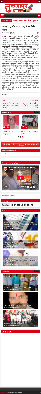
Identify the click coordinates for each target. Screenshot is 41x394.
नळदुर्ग (7, 33)
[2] (20, 137)
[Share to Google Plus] (18, 117)
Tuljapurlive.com (4, 392)
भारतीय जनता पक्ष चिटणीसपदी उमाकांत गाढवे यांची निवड (17, 305)
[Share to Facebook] (13, 117)
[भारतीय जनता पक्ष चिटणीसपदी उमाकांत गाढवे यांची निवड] (20, 300)
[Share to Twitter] (16, 117)
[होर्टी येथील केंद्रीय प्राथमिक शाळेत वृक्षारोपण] (30, 122)
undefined (16, 228)
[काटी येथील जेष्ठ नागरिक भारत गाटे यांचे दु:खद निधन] (11, 122)
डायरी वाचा (6, 154)
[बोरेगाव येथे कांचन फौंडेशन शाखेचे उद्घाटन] (20, 318)
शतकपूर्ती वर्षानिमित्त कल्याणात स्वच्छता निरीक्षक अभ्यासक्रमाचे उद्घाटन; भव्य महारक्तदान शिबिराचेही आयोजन (19, 243)
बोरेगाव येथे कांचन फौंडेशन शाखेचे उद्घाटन (14, 323)
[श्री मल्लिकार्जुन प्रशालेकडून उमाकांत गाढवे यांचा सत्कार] (20, 282)
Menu (1, 1)
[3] (22, 137)
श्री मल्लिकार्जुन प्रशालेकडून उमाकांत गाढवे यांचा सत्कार (17, 287)
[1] (19, 137)
